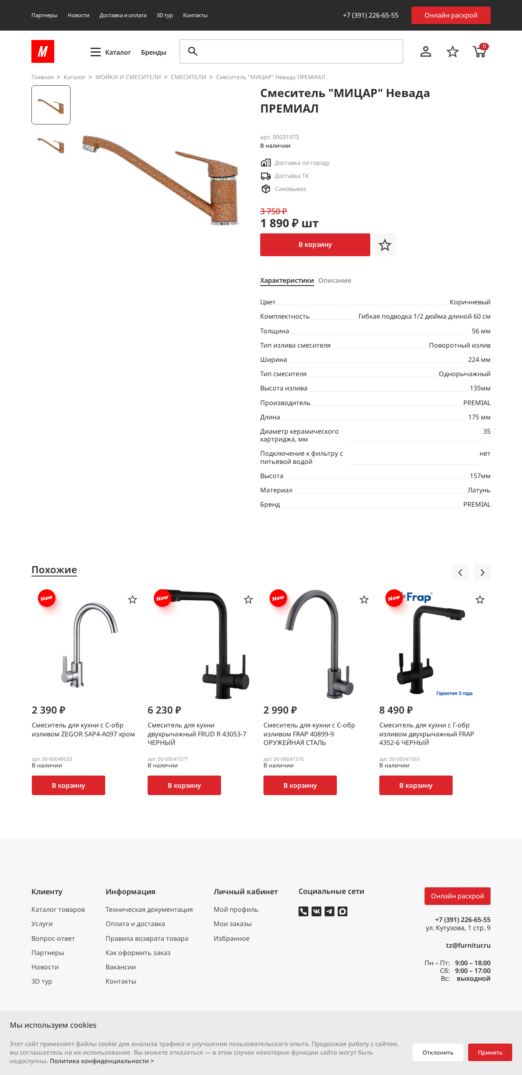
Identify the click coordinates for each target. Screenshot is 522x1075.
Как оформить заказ (138, 953)
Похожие (54, 570)
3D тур (165, 15)
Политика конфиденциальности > (102, 1061)
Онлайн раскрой (451, 15)
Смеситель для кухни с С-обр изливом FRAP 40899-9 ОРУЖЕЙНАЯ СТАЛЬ (309, 734)
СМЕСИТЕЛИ (188, 77)
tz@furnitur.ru (468, 945)
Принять (490, 1052)
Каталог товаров (58, 909)
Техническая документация (149, 909)
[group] (161, 171)
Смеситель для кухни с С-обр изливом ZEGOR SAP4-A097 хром (83, 729)
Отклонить (437, 1052)
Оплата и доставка (135, 924)
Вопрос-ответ (53, 938)
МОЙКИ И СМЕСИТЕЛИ (128, 77)
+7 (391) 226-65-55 (370, 15)
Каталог (75, 77)
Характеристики (287, 281)
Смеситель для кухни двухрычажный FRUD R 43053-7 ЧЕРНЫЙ (197, 734)
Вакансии (121, 967)
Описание (334, 281)
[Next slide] (482, 572)
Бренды (153, 52)
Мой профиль (236, 909)
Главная (42, 77)
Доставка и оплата (123, 15)
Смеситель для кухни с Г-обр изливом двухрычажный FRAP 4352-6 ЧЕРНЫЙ (426, 734)
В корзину (315, 244)
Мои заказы (233, 924)
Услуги (42, 924)
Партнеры (44, 15)
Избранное (232, 938)
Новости (78, 15)
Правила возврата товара (147, 938)
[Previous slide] (460, 572)
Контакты (195, 15)
